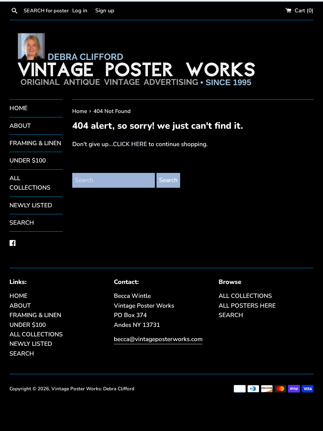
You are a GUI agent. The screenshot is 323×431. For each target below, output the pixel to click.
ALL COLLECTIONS (29, 183)
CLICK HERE (130, 144)
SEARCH (21, 223)
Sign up (104, 10)
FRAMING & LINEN (35, 143)
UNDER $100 (27, 160)
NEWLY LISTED (30, 205)
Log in (79, 10)
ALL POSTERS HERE (247, 306)
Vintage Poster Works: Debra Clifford (92, 389)
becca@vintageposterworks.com (158, 339)
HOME (18, 108)
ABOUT (20, 126)
